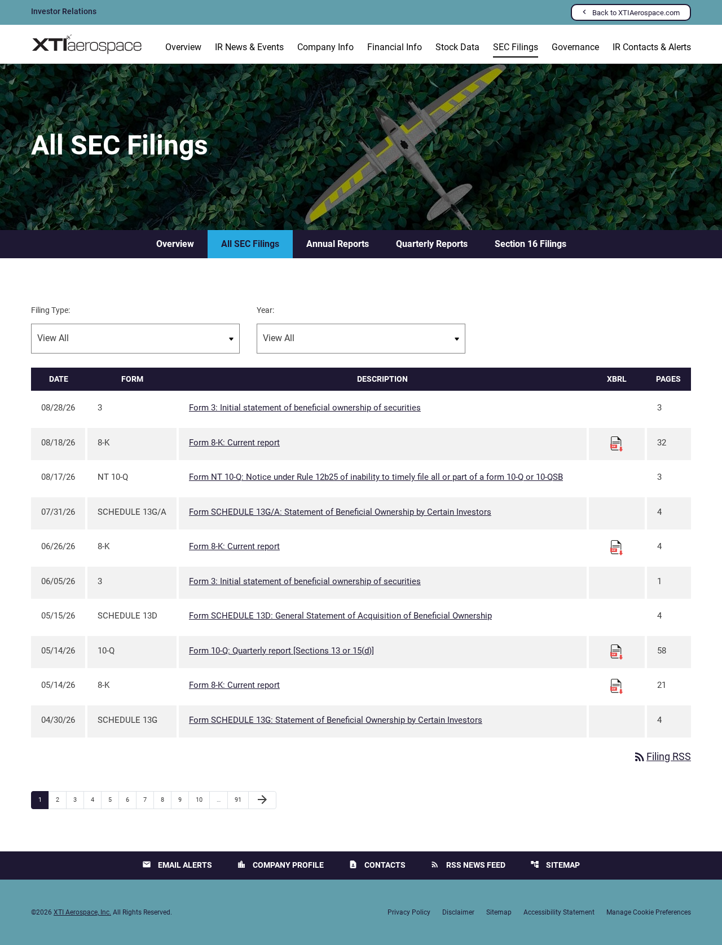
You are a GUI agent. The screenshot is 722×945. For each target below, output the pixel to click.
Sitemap (555, 864)
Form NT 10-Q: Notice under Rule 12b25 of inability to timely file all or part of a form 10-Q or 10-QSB (376, 477)
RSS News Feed (467, 864)
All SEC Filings (250, 244)
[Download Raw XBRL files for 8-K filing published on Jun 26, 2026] (616, 547)
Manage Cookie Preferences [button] (648, 912)
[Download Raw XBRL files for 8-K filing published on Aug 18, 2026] (616, 443)
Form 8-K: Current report (234, 443)
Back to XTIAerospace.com (636, 12)
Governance (575, 47)
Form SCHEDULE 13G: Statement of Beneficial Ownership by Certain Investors (335, 720)
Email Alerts (177, 864)
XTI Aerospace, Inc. (82, 912)
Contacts (377, 864)
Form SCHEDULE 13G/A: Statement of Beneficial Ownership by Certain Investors (340, 512)
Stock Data (457, 47)
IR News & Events (249, 47)
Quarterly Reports (432, 244)
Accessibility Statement (559, 912)
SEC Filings (515, 47)
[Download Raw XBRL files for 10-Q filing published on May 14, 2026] (616, 651)
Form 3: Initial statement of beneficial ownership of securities (305, 408)
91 (241, 799)
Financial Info (394, 47)
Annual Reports (337, 244)
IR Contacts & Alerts (652, 47)
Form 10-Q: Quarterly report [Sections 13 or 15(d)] (281, 651)
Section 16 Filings (530, 244)
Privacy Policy (409, 912)
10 (202, 799)
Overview (183, 47)
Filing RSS (662, 756)
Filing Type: (50, 310)
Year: (265, 310)
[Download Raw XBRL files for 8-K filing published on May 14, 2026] (616, 686)
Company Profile (280, 864)
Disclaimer (458, 912)
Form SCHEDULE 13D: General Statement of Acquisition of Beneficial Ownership (340, 616)
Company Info (325, 47)
